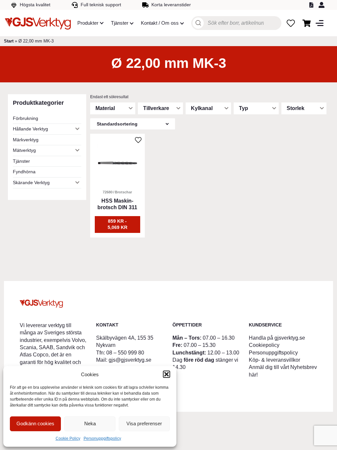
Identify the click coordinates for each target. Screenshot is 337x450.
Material (105, 108)
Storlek (295, 108)
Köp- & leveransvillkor (274, 360)
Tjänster (21, 161)
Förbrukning (25, 118)
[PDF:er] (312, 5)
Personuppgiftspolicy (102, 438)
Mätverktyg (24, 150)
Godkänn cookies (35, 423)
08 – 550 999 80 (125, 352)
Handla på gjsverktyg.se (277, 338)
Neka (90, 423)
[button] (166, 374)
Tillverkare (156, 108)
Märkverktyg (26, 139)
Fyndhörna (24, 171)
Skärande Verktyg (31, 182)
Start (8, 41)
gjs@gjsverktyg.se (130, 360)
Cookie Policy (68, 438)
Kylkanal (202, 108)
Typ (243, 108)
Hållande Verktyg (30, 128)
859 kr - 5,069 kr (117, 224)
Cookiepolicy (264, 345)
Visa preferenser (144, 423)
